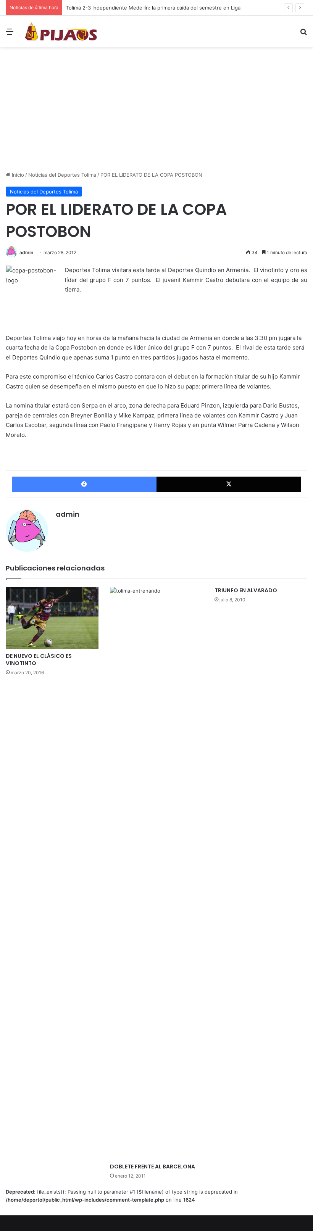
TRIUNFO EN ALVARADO (246, 590)
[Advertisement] (156, 111)
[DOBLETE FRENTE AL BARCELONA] (156, 873)
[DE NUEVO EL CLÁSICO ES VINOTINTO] (52, 618)
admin (26, 252)
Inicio (17, 175)
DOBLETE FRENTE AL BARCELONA (152, 1166)
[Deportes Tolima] (61, 31)
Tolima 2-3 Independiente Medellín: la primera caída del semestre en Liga (153, 8)
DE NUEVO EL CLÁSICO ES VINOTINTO (39, 659)
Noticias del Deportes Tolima (62, 175)
